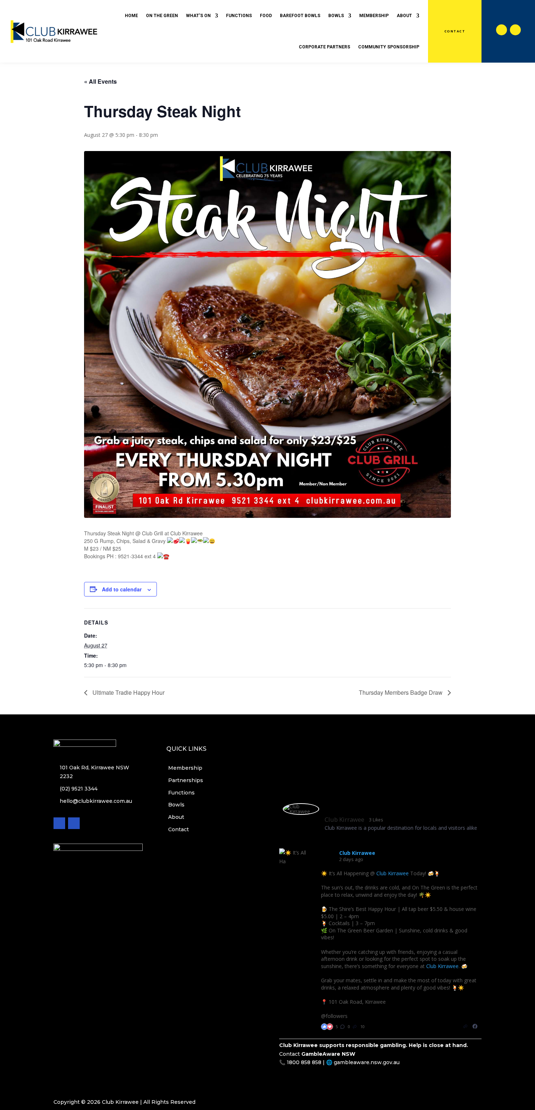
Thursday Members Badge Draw (401, 692)
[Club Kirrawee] (301, 809)
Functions (239, 15)
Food (266, 15)
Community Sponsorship (388, 46)
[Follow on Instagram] (515, 29)
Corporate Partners (324, 46)
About (404, 15)
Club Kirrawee (392, 873)
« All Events (100, 81)
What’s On (198, 15)
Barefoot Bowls (300, 15)
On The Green (162, 15)
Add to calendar (122, 589)
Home (131, 15)
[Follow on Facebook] (501, 29)
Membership (374, 15)
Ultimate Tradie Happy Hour (128, 692)
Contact (454, 31)
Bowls (336, 15)
